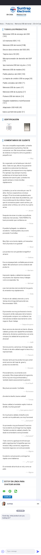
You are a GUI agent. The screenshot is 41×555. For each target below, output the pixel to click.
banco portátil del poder (12, 112)
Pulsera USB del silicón (11, 96)
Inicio (2, 24)
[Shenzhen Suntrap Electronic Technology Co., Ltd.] (21, 9)
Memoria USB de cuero (11, 87)
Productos (21, 15)
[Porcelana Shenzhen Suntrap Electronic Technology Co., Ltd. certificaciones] (9, 127)
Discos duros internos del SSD (14, 50)
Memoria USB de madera (12, 70)
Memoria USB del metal (23, 24)
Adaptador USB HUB (10, 107)
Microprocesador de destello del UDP (17, 59)
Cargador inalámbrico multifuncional (16, 101)
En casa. (10, 15)
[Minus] (38, 503)
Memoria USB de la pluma (12, 92)
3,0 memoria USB (9, 41)
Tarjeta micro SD (9, 54)
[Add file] (2, 551)
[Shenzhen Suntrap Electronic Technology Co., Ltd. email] (5, 491)
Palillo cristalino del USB (12, 83)
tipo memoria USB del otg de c (14, 65)
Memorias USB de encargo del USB (16, 34)
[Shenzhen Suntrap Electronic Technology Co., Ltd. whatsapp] (11, 491)
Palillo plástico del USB (12, 74)
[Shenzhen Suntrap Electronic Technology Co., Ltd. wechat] (17, 491)
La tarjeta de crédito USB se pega (16, 79)
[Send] (38, 551)
